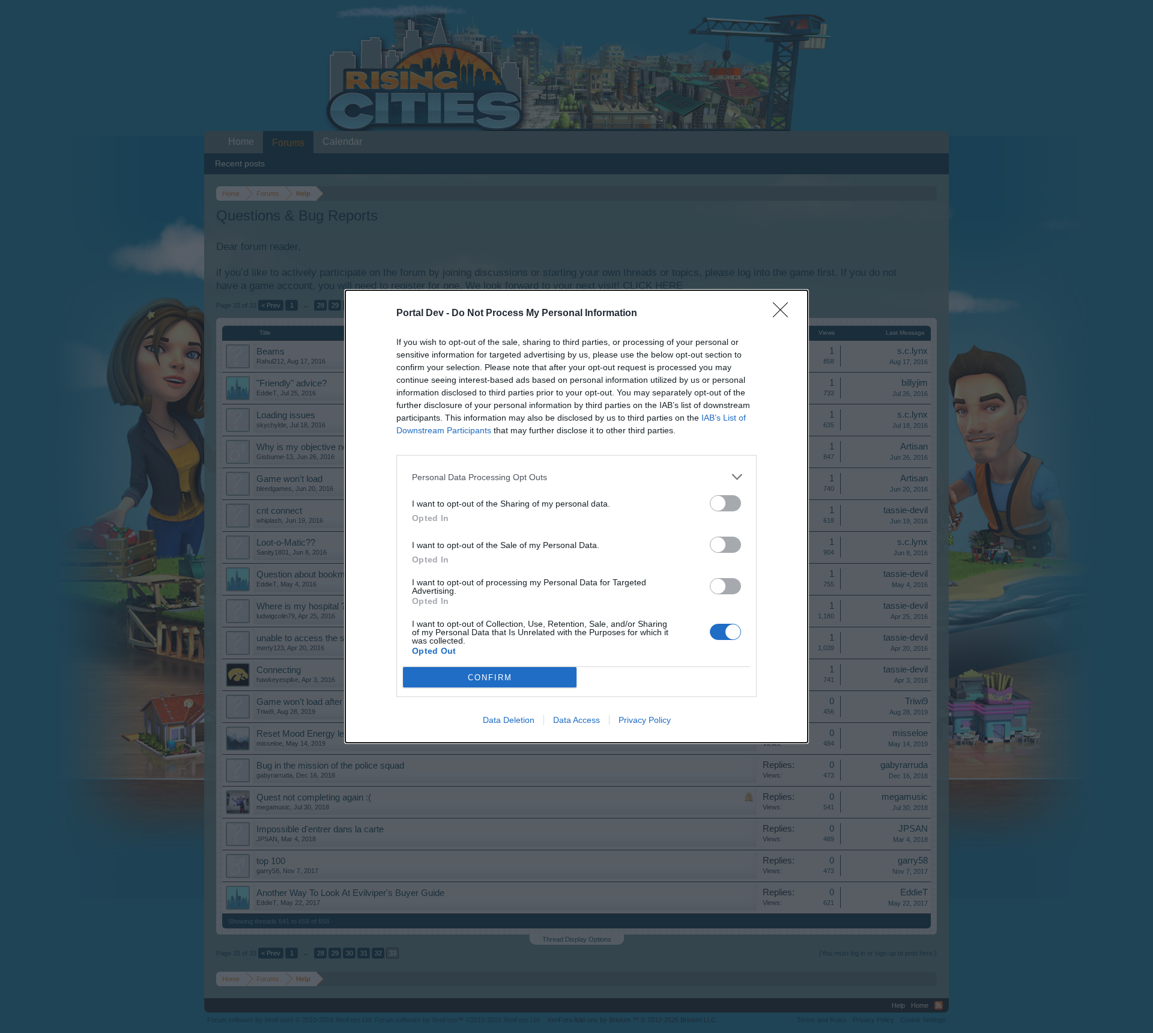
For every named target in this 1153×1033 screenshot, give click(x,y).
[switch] (725, 503)
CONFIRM (490, 677)
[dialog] (576, 516)
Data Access (576, 720)
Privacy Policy (645, 720)
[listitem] (576, 477)
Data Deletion (508, 720)
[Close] (784, 313)
